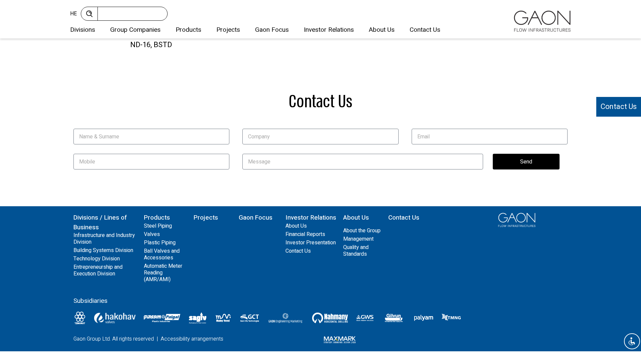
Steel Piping (158, 226)
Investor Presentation (310, 242)
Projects (228, 29)
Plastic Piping (160, 242)
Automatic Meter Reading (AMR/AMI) (163, 273)
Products (188, 29)
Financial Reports (305, 234)
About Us (382, 29)
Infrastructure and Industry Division (104, 238)
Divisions (82, 29)
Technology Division (96, 258)
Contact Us (425, 29)
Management (358, 239)
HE (73, 14)
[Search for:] (130, 15)
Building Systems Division (103, 250)
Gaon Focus (272, 29)
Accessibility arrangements (192, 339)
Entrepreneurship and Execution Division (98, 270)
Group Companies (135, 29)
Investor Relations (329, 29)
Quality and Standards (356, 250)
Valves (152, 234)
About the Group (362, 230)
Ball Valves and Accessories (162, 254)
